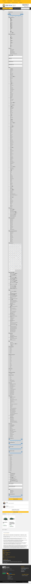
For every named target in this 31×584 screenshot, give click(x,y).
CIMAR (11, 84)
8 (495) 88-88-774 (25, 4)
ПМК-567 (11, 202)
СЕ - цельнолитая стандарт (12, 475)
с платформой (12, 317)
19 (10, 356)
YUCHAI (11, 186)
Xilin (11, 181)
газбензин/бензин (13, 211)
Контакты (20, 2)
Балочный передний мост (13, 301)
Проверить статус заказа (17, 8)
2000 (11, 464)
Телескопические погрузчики (12, 415)
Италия (11, 240)
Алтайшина (11, 190)
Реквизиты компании (15, 2)
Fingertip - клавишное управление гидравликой (13, 288)
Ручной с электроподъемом (13, 339)
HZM (11, 111)
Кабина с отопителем (13, 273)
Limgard (11, 120)
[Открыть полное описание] (10, 31)
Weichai (11, 177)
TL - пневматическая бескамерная (12, 473)
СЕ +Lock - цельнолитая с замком (13, 477)
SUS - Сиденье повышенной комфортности (13, 278)
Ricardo (11, 151)
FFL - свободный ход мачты (13, 276)
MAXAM (11, 131)
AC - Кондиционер (13, 291)
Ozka (11, 148)
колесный (11, 50)
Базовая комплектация (13, 284)
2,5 (11, 36)
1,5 (11, 20)
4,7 (10, 41)
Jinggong (11, 117)
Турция (11, 225)
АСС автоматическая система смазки (13, 299)
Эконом (11, 492)
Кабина (11, 428)
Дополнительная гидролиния (13, 306)
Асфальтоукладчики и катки (12, 397)
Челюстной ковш (12, 331)
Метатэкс (11, 200)
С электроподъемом (13, 389)
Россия (11, 224)
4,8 (11, 42)
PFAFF (11, 149)
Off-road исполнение (13, 277)
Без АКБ (11, 342)
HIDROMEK (11, 108)
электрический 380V (13, 216)
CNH (11, 86)
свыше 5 (12, 32)
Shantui (11, 160)
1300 (11, 461)
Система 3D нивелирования (12, 320)
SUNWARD (11, 163)
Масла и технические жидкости (12, 430)
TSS (11, 172)
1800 (11, 463)
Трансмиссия (12, 434)
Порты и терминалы (13, 411)
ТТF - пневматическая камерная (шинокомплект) (13, 481)
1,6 (10, 21)
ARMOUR (11, 74)
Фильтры (11, 435)
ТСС (11, 204)
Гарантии (9, 575)
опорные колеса (12, 312)
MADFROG (11, 127)
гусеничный (12, 49)
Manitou (11, 129)
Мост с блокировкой (13, 311)
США (11, 238)
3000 (11, 466)
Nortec (11, 146)
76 (10, 366)
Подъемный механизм (13, 431)
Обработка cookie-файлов (13, 581)
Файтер (11, 205)
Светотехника (12, 432)
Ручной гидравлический (13, 338)
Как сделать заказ (10, 576)
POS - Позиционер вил (13, 280)
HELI (11, 106)
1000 (11, 457)
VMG (11, 174)
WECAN (11, 176)
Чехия (11, 228)
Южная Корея (12, 229)
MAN (11, 128)
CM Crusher (11, 85)
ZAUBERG (11, 188)
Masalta (11, 130)
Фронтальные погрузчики (12, 417)
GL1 (10, 101)
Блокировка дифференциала (12, 304)
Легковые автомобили (13, 408)
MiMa (11, 135)
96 (10, 367)
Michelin (11, 134)
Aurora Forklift (12, 76)
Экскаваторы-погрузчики (13, 422)
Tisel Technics (12, 166)
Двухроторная (12, 380)
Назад (11, 373)
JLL (10, 118)
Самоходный (12, 335)
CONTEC (11, 88)
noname (11, 145)
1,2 (11, 19)
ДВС (11, 427)
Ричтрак (11, 334)
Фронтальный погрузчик (13, 328)
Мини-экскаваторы (13, 409)
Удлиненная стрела (13, 323)
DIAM (11, 92)
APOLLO (11, 73)
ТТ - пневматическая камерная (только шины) (13, 479)
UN (10, 173)
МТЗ (11, 199)
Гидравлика (11, 426)
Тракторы (11, 416)
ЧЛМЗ (11, 206)
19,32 (11, 357)
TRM (11, 171)
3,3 (11, 38)
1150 (11, 459)
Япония (11, 237)
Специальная (12, 390)
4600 (11, 467)
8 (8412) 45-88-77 (25, 5)
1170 (10, 460)
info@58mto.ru (22, 569)
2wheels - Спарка (13, 281)
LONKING (12, 126)
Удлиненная (12, 393)
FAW (11, 98)
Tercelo (11, 165)
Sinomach (11, 161)
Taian (11, 164)
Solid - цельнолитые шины (13, 282)
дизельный (12, 209)
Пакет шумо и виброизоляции (12, 313)
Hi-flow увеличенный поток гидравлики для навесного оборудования (13, 294)
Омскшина (11, 201)
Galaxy (11, 100)
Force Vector (12, 99)
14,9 (10, 355)
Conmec (11, 87)
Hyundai (11, 110)
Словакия (11, 226)
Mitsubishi (11, 136)
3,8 (11, 28)
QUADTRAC (11, 150)
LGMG (11, 119)
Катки (11, 407)
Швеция (11, 241)
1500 (11, 462)
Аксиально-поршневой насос (13, 297)
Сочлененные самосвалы (13, 413)
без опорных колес (13, 302)
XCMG (11, 179)
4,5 (10, 30)
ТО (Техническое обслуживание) (12, 425)
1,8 (11, 22)
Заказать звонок (26, 6)
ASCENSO (11, 75)
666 (11, 468)
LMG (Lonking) (12, 122)
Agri (11, 292)
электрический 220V (13, 215)
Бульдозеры (12, 398)
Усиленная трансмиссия (13, 327)
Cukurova (11, 90)
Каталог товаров (6, 8)
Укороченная (12, 394)
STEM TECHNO (12, 162)
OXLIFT (12, 147)
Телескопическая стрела (13, 322)
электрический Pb (13, 214)
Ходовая (11, 436)
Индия (11, 234)
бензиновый (12, 210)
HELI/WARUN (12, 107)
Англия (11, 239)
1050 (11, 458)
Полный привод (12, 52)
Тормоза (11, 433)
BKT (11, 79)
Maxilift (11, 132)
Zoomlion (12, 189)
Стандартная (12, 392)
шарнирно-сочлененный (13, 53)
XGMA (11, 180)
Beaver (11, 78)
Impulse (11, 112)
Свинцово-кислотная (13, 343)
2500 (11, 465)
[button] (10, 18)
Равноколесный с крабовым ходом (13, 316)
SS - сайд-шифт (13, 274)
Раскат (11, 203)
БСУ (11, 305)
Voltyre (11, 175)
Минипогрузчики (12, 410)
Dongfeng (11, 93)
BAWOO (11, 77)
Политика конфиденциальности (5, 581)
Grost (11, 103)
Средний (11, 491)
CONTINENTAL (12, 89)
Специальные (12, 391)
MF (10, 133)
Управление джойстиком (13, 325)
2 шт (11, 379)
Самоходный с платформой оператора (13, 337)
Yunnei (11, 187)
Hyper (11, 109)
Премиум (11, 490)
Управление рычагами (13, 326)
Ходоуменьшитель (12, 329)
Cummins (11, 91)
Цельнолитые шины (13, 330)
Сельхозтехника (12, 412)
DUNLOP (11, 94)
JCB (11, 116)
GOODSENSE (12, 102)
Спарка (11, 321)
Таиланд (11, 227)
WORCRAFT (12, 178)
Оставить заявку (5, 562)
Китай (11, 236)
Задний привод (12, 51)
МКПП (11, 310)
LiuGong (11, 121)
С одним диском (12, 381)
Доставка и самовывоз (7, 2)
